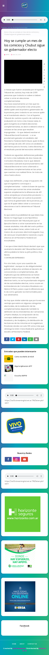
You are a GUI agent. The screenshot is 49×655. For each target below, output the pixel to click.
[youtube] (24, 459)
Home (14, 644)
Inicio (6, 32)
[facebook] (8, 459)
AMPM (7, 55)
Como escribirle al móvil (24, 356)
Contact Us (32, 644)
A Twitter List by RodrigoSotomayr (23, 26)
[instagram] (16, 459)
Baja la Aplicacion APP (23, 366)
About (22, 644)
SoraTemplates (19, 648)
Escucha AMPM (21, 375)
